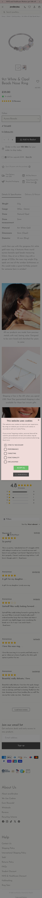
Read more (6, 440)
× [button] (38, 420)
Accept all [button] (21, 468)
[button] (21, 474)
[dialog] (21, 449)
